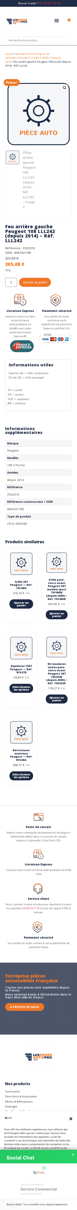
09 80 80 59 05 (50, 3)
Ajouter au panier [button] (21, 604)
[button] (71, 1119)
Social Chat (20, 1158)
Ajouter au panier (35, 282)
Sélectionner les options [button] (21, 688)
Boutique (21, 54)
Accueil (9, 54)
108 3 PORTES (41, 58)
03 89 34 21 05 (31, 908)
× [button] (73, 1154)
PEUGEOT (25, 58)
